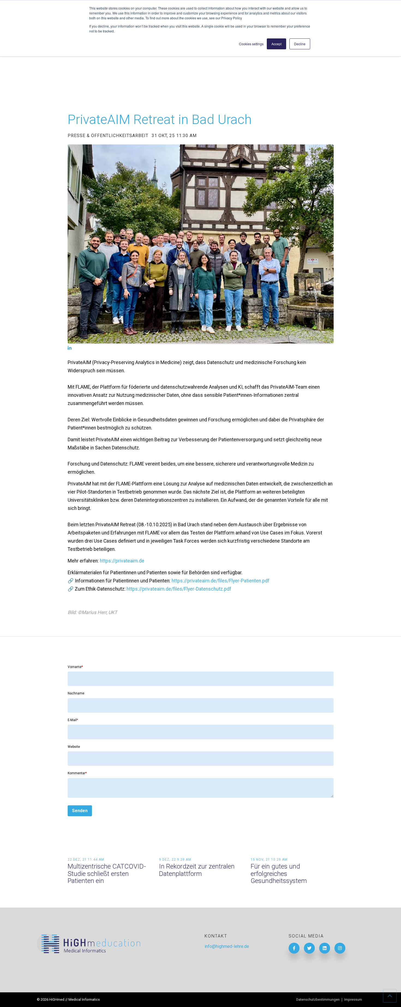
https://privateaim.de (122, 561)
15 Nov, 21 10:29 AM (269, 859)
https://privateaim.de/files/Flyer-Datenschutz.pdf (179, 589)
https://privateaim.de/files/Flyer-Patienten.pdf (221, 580)
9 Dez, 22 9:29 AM (175, 859)
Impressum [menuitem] (353, 1000)
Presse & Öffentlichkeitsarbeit (108, 136)
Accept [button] (276, 43)
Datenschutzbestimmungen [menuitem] (318, 1000)
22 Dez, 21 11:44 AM (86, 859)
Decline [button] (300, 43)
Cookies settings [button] (251, 43)
